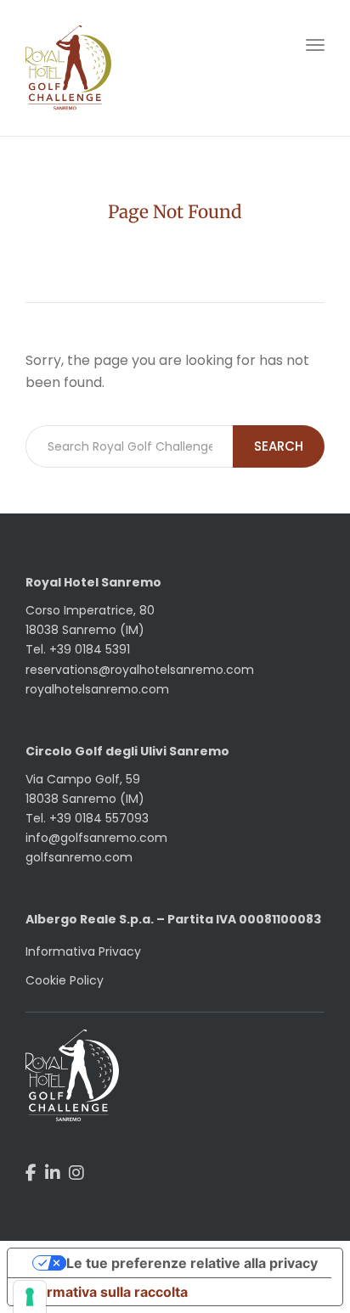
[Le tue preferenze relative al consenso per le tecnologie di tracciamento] (30, 1297)
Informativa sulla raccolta (104, 1291)
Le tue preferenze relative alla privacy (192, 1262)
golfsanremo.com (79, 857)
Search (278, 446)
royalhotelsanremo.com (97, 689)
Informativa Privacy (83, 951)
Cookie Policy (64, 980)
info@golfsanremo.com (96, 837)
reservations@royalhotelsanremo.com (139, 669)
